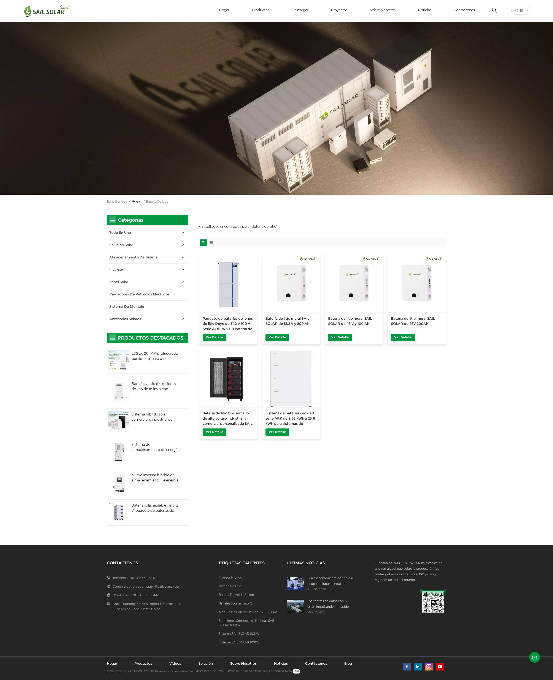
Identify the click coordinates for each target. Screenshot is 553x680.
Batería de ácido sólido (236, 595)
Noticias (424, 10)
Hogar (224, 10)
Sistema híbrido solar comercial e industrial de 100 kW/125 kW (152, 417)
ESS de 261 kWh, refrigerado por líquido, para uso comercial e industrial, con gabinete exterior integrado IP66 (155, 356)
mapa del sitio (205, 671)
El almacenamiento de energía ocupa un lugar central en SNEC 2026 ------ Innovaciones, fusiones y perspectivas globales (330, 581)
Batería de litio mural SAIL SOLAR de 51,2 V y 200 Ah (287, 321)
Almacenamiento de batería (133, 257)
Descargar (300, 10)
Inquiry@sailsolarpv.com (163, 586)
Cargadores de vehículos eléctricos (139, 294)
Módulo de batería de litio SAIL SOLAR (248, 612)
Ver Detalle (214, 337)
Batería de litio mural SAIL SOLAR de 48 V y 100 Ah (350, 321)
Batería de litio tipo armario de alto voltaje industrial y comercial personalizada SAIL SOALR (228, 418)
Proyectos (339, 10)
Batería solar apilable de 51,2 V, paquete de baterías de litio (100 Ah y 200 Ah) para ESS (155, 508)
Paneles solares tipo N (235, 603)
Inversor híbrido (230, 577)
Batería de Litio (230, 586)
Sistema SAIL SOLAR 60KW (239, 634)
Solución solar (121, 245)
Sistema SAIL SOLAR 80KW (239, 642)
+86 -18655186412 (142, 578)
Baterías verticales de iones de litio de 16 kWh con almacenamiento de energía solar (155, 387)
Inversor (116, 270)
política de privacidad (244, 671)
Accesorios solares (125, 319)
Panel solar (118, 282)
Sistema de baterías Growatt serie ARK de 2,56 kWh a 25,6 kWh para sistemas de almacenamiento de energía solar (290, 418)
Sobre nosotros (383, 10)
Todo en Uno (120, 233)
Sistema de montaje (126, 307)
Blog (348, 663)
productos (260, 10)
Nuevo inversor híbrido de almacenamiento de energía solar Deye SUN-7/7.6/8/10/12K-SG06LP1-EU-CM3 (155, 478)
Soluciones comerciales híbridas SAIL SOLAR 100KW (247, 623)
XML (222, 671)
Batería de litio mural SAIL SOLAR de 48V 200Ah (413, 321)
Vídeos (175, 663)
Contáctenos (464, 10)
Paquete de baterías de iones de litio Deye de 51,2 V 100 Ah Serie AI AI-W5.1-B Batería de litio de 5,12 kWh (228, 324)
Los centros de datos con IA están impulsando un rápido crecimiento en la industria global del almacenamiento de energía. (330, 604)
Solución (205, 663)
